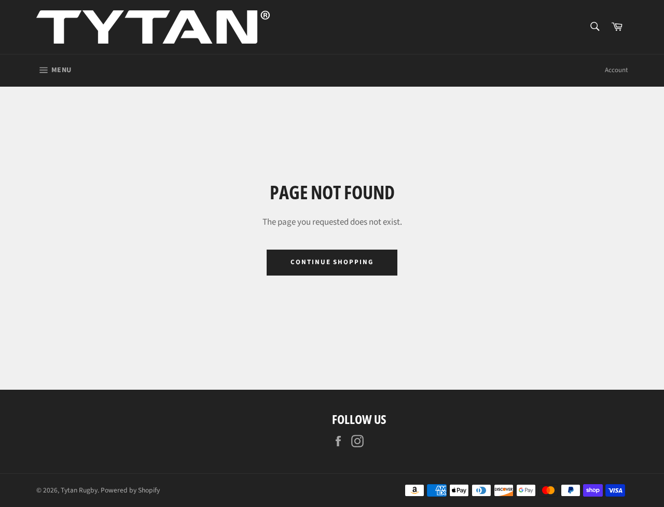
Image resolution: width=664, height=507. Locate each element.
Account (616, 70)
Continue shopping (332, 262)
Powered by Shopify (130, 490)
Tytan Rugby (79, 490)
